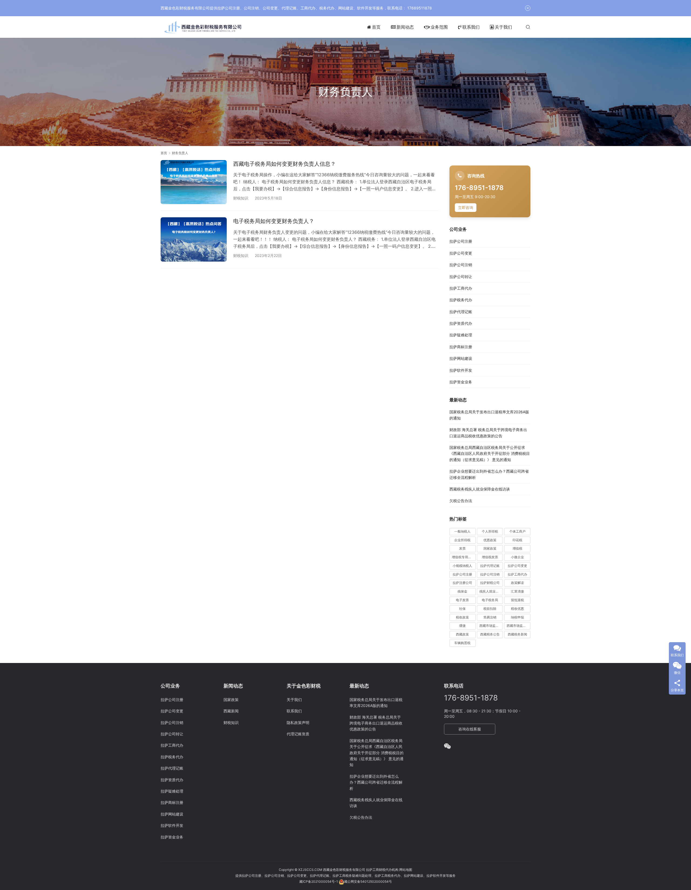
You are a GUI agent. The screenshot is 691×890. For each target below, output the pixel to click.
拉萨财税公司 (490, 583)
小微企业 (517, 557)
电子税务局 (490, 600)
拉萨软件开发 (460, 370)
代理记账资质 (298, 734)
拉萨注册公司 (462, 583)
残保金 (462, 591)
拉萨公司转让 (460, 276)
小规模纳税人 (462, 566)
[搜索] (528, 27)
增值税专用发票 (463, 557)
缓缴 (462, 626)
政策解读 (517, 583)
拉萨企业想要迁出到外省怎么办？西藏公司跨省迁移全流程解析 (376, 782)
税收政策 (462, 617)
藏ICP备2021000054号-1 (319, 881)
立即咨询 (465, 207)
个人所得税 (490, 531)
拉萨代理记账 (460, 311)
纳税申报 (517, 617)
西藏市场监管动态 (491, 626)
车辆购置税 (462, 643)
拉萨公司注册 (460, 241)
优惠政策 (489, 540)
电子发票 (462, 600)
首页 (376, 27)
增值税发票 (490, 557)
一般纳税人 (462, 531)
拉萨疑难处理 (460, 335)
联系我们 (471, 27)
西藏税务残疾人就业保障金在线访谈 (479, 489)
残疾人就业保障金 (491, 591)
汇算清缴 (517, 591)
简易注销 (489, 617)
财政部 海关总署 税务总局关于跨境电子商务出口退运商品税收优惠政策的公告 (376, 723)
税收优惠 (517, 609)
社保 (462, 609)
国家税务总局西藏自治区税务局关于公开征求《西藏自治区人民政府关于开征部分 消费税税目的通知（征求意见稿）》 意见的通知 (489, 453)
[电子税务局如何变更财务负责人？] (194, 239)
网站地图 (405, 870)
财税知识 (240, 198)
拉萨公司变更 (460, 253)
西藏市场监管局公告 (518, 626)
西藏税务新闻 (517, 634)
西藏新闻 (231, 711)
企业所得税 (462, 540)
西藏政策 (462, 634)
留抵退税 (517, 600)
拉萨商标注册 (460, 346)
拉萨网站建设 (460, 358)
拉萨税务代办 (460, 299)
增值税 (517, 548)
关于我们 (503, 27)
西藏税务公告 (490, 634)
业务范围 (439, 27)
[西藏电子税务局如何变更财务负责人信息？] (194, 182)
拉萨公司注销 (460, 264)
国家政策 (489, 548)
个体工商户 (517, 531)
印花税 (517, 540)
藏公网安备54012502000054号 (368, 881)
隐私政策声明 (298, 722)
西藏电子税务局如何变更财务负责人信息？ (284, 164)
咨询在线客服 (469, 729)
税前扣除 (489, 609)
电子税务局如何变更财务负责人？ (273, 221)
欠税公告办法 (460, 500)
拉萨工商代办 (460, 288)
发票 (462, 548)
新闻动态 (405, 27)
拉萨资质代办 (460, 323)
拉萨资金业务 (460, 382)
